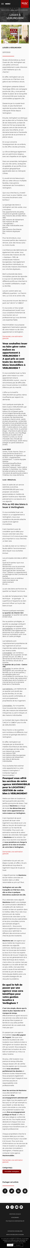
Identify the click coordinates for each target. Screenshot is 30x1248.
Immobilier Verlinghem (11, 1171)
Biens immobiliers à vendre (15, 1234)
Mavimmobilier (5, 10)
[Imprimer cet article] (25, 1191)
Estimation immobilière (15, 1231)
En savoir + (18, 1245)
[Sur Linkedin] (18, 1191)
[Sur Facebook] (5, 1191)
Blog (12, 10)
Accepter (10, 1245)
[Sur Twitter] (11, 1191)
